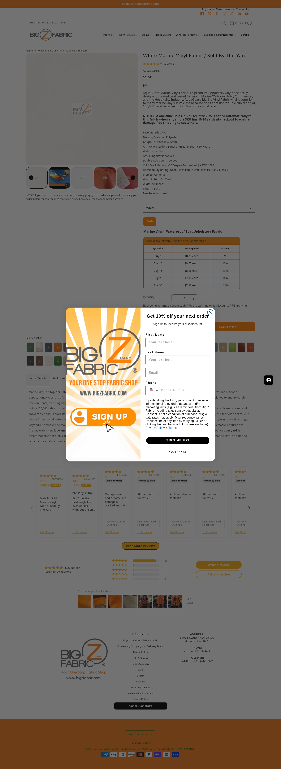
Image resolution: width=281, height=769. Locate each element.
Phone (151, 382)
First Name (155, 334)
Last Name (154, 352)
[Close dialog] (210, 312)
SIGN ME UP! (177, 440)
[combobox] (152, 390)
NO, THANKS (178, 452)
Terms (172, 427)
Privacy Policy (155, 427)
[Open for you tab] (268, 380)
